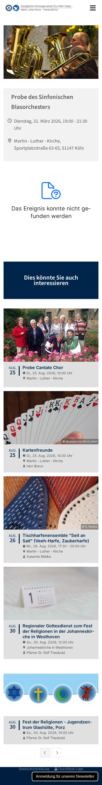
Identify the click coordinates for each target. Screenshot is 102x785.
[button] (89, 8)
